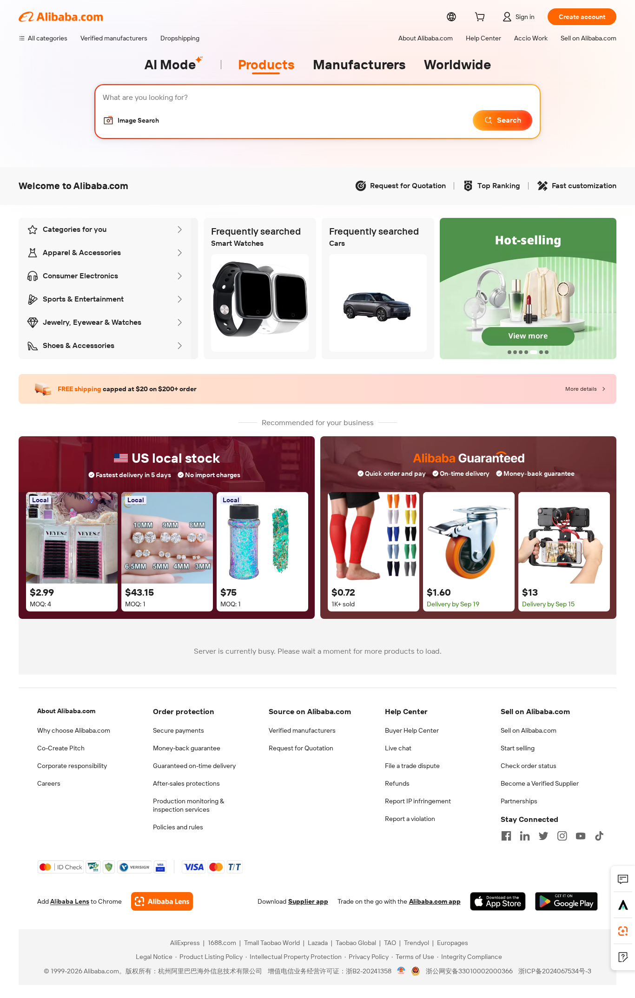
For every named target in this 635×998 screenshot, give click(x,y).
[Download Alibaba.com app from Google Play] (566, 901)
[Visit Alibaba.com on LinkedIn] (524, 835)
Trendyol (416, 942)
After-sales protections (186, 783)
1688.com (222, 942)
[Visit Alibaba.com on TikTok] (599, 835)
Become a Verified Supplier (540, 783)
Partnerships (519, 801)
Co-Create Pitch (61, 748)
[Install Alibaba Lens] (623, 931)
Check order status (528, 765)
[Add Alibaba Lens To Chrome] (162, 901)
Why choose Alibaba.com (73, 730)
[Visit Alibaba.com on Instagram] (562, 835)
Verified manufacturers (302, 730)
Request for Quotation (301, 748)
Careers (48, 783)
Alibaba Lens (69, 901)
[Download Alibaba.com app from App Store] (498, 901)
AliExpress (185, 942)
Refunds (397, 783)
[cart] (482, 18)
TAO (390, 942)
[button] (131, 120)
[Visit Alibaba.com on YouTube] (580, 835)
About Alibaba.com (66, 711)
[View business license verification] (401, 971)
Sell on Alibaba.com (528, 730)
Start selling (518, 748)
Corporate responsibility (72, 765)
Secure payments (178, 730)
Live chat (398, 748)
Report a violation (410, 818)
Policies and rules (178, 827)
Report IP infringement (418, 801)
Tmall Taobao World (272, 942)
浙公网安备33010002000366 (469, 971)
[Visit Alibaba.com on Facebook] (506, 835)
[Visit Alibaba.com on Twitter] (543, 835)
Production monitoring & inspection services (188, 805)
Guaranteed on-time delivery (194, 765)
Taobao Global (356, 942)
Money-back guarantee (186, 748)
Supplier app (308, 901)
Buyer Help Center (412, 730)
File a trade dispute (412, 765)
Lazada (318, 942)
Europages (452, 942)
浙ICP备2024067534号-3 (554, 971)
